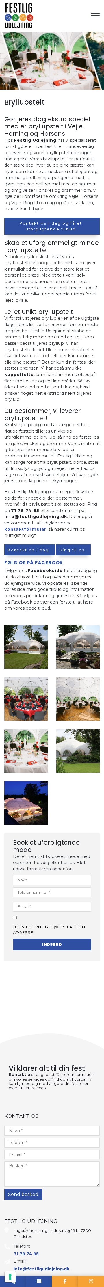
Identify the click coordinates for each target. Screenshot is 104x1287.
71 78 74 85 (25, 510)
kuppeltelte (19, 374)
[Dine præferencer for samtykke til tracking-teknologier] (10, 1276)
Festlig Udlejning (35, 140)
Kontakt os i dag (28, 549)
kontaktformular (25, 529)
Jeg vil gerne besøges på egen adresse (49, 930)
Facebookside (45, 570)
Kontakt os (21, 1074)
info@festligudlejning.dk (35, 516)
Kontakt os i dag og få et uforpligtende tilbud (50, 226)
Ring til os (72, 549)
